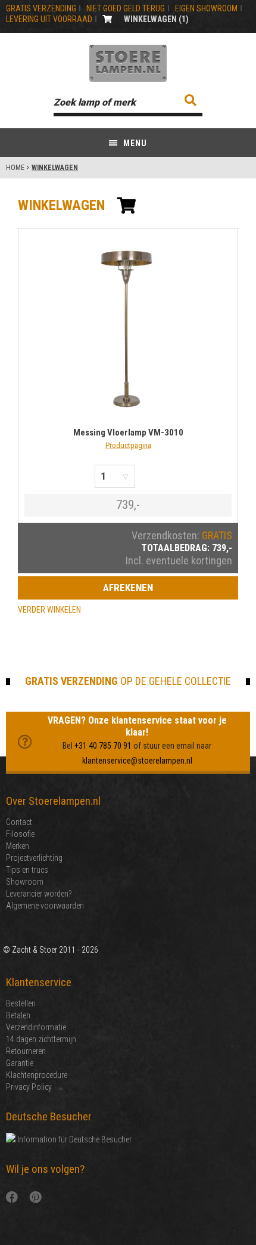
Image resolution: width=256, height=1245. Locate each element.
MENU (134, 143)
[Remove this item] (149, 476)
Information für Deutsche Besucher (73, 1139)
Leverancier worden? (39, 893)
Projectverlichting (34, 858)
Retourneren (26, 1051)
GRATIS (217, 535)
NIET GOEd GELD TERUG (125, 8)
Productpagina (128, 445)
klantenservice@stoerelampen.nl (137, 760)
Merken (17, 846)
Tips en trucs (27, 870)
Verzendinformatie (36, 1027)
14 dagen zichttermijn (41, 1039)
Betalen (18, 1015)
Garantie (19, 1063)
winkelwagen (61, 205)
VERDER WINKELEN (49, 609)
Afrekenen (128, 588)
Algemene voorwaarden (45, 905)
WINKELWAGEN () (156, 19)
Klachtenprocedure (36, 1075)
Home (15, 167)
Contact (19, 822)
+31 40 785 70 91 (103, 745)
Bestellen (21, 1003)
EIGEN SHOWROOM (206, 8)
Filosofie (20, 834)
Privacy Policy (29, 1087)
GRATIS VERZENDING (41, 8)
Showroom (24, 881)
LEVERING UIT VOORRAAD (49, 19)
